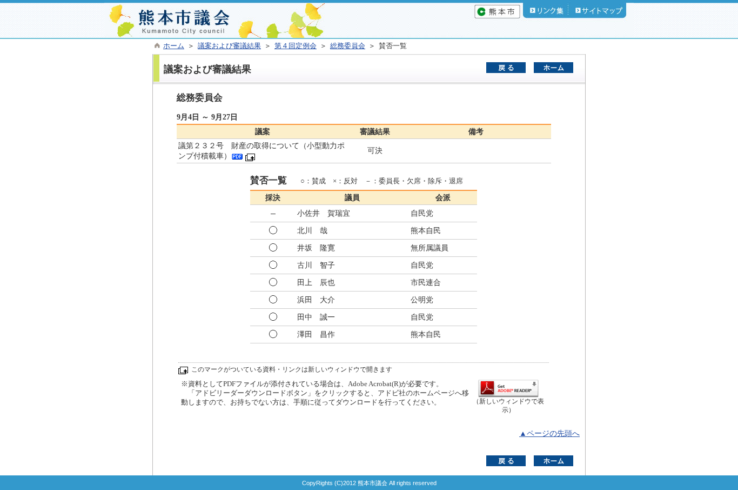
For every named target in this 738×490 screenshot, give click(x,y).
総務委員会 (347, 46)
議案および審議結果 (229, 46)
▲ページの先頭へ (549, 433)
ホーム (173, 46)
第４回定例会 (295, 46)
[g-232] (237, 156)
